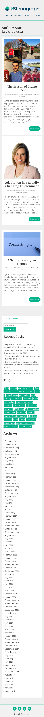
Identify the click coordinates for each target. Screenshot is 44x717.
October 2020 (11, 607)
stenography (9, 423)
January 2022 (10, 558)
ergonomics (21, 402)
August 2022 (10, 535)
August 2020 (10, 613)
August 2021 (10, 574)
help (15, 405)
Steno (22, 419)
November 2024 (12, 448)
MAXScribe (19, 409)
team (27, 423)
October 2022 (11, 529)
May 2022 (9, 545)
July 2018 (9, 678)
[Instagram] (29, 709)
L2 (27, 405)
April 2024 (9, 470)
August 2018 (10, 675)
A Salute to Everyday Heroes (22, 262)
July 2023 (9, 500)
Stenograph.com (11, 319)
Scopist (15, 416)
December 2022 (12, 522)
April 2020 (9, 626)
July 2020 (9, 616)
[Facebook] (14, 709)
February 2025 (11, 441)
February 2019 (11, 668)
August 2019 (10, 652)
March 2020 (10, 629)
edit (5, 402)
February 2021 (11, 594)
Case (31, 388)
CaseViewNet (18, 391)
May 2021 (9, 584)
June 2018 (9, 681)
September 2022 (12, 532)
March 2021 (10, 590)
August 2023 (10, 496)
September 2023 (12, 493)
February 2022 (11, 555)
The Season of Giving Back (22, 88)
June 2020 (9, 620)
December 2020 (12, 600)
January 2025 (10, 444)
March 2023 (10, 513)
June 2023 (9, 503)
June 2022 (9, 542)
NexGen (35, 409)
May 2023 (9, 506)
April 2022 (9, 548)
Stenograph (25, 714)
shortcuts (32, 416)
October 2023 (11, 490)
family (30, 402)
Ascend (13, 388)
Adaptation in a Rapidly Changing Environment (22, 184)
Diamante (27, 398)
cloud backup (12, 395)
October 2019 (11, 646)
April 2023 (9, 509)
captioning (22, 388)
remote (7, 416)
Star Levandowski (26, 94)
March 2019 (10, 665)
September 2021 (12, 571)
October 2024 (11, 451)
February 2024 (11, 477)
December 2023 (12, 483)
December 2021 (11, 561)
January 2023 (10, 519)
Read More (34, 128)
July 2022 (9, 538)
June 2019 (9, 659)
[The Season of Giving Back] (22, 60)
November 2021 (12, 564)
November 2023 (12, 487)
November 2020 (12, 603)
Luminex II (8, 409)
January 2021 (10, 597)
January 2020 (10, 636)
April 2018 (9, 688)
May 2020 (9, 623)
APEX (6, 388)
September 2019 (12, 649)
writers (22, 426)
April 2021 (9, 587)
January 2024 (10, 480)
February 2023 (11, 516)
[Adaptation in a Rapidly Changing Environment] (22, 158)
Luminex (33, 405)
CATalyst (29, 391)
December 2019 (12, 639)
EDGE (35, 398)
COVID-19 (17, 398)
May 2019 (9, 662)
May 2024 (9, 467)
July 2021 (9, 577)
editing (12, 402)
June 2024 (9, 464)
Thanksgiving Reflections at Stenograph (22, 356)
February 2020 (11, 633)
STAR (15, 419)
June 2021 (9, 581)
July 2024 (9, 461)
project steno (9, 412)
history (22, 405)
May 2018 (9, 684)
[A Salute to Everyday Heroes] (22, 244)
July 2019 (9, 655)
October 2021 (11, 568)
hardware (8, 405)
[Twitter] (20, 709)
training (15, 426)
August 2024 (10, 457)
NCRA (27, 409)
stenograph (31, 419)
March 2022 (10, 551)
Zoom (29, 426)
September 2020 (12, 610)
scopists (23, 416)
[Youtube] (24, 709)
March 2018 (10, 691)
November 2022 (12, 525)
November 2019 (12, 642)
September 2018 (12, 672)
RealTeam (21, 412)
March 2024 (10, 474)
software (8, 419)
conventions (24, 395)
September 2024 (12, 454)
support (19, 423)
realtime (30, 412)
